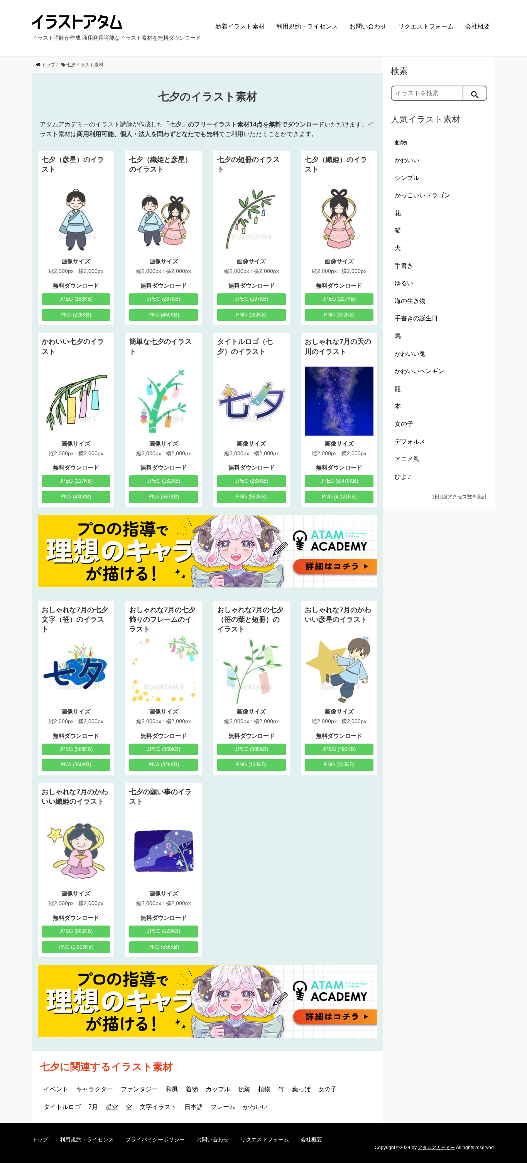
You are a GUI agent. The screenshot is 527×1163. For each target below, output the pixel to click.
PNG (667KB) (164, 497)
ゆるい (404, 283)
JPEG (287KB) (163, 299)
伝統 (244, 1089)
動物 (401, 142)
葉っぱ (301, 1089)
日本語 (193, 1107)
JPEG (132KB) (163, 481)
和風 (172, 1089)
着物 (192, 1089)
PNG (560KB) (76, 764)
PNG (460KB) (164, 315)
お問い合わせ (368, 26)
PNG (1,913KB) (76, 947)
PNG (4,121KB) (339, 497)
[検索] (475, 93)
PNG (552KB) (251, 497)
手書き (404, 266)
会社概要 (477, 26)
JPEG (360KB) (163, 749)
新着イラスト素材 (240, 26)
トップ (40, 1139)
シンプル (407, 178)
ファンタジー (139, 1089)
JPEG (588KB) (76, 749)
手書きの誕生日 (416, 318)
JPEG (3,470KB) (339, 481)
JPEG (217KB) (76, 481)
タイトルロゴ (62, 1107)
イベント (56, 1089)
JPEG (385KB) (251, 749)
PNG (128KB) (251, 764)
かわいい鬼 (410, 353)
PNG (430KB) (76, 497)
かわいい (255, 1107)
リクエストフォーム (426, 26)
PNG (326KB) (164, 764)
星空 (112, 1107)
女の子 (327, 1089)
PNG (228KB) (76, 315)
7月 (93, 1107)
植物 (264, 1089)
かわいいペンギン (419, 371)
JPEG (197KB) (251, 299)
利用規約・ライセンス (307, 26)
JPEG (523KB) (163, 931)
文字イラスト (158, 1107)
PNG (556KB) (164, 947)
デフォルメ (410, 441)
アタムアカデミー (436, 1147)
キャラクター (94, 1089)
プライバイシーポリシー (155, 1139)
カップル (218, 1089)
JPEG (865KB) (76, 931)
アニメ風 (407, 459)
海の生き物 (410, 301)
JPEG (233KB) (251, 481)
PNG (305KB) (339, 764)
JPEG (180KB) (76, 299)
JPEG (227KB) (339, 299)
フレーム (223, 1107)
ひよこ (404, 476)
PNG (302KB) (339, 315)
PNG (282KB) (251, 315)
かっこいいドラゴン (422, 195)
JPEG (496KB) (339, 749)
